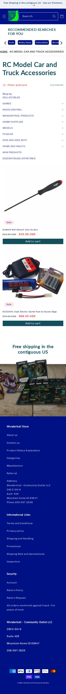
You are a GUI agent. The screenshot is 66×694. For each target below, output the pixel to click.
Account (12, 582)
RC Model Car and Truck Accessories (37, 51)
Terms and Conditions (20, 523)
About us (12, 435)
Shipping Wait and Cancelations (26, 554)
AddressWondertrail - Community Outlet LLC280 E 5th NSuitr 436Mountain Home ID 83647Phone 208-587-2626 (28, 492)
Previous (5, 42)
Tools (11, 42)
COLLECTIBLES (11, 97)
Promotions (14, 546)
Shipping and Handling (20, 538)
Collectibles (42, 42)
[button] (4, 16)
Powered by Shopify (41, 683)
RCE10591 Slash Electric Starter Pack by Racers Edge (30, 311)
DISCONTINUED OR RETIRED (19, 158)
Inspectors (13, 561)
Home (4, 51)
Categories (13, 458)
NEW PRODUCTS (12, 152)
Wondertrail (28, 683)
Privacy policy (15, 531)
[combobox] (38, 16)
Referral (12, 473)
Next (61, 42)
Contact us (13, 442)
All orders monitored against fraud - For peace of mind (31, 607)
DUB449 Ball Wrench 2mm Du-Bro (20, 230)
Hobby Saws (25, 42)
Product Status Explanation (23, 450)
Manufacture (15, 465)
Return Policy (15, 590)
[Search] (54, 16)
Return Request (16, 597)
